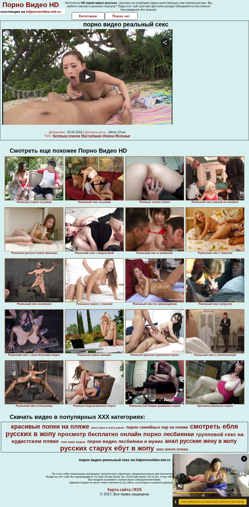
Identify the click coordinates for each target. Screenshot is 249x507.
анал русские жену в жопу (201, 441)
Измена (108, 136)
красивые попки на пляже (50, 426)
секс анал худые (73, 442)
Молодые (122, 136)
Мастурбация (91, 136)
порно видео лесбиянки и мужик (125, 441)
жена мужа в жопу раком (107, 427)
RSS (137, 490)
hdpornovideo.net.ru (43, 11)
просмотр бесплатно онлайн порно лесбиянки (126, 434)
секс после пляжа (172, 449)
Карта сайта (119, 490)
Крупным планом (66, 136)
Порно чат (121, 16)
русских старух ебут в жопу (107, 448)
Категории (88, 16)
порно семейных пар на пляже (157, 427)
